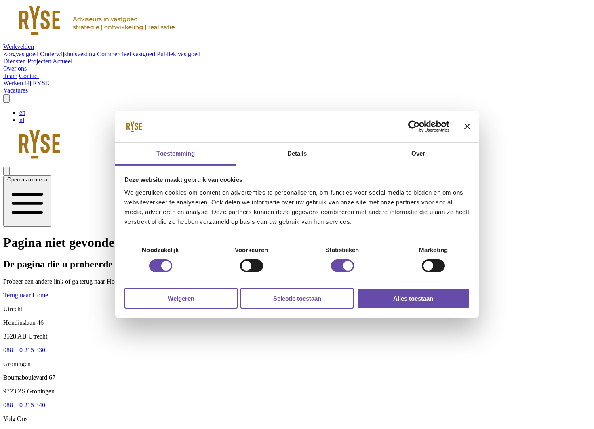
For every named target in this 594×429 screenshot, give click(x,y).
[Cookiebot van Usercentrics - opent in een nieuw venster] (414, 126)
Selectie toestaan (297, 298)
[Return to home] (297, 21)
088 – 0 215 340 (24, 405)
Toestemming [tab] (175, 153)
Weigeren (181, 298)
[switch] (251, 265)
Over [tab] (418, 153)
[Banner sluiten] (467, 126)
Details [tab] (297, 153)
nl (21, 119)
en (22, 112)
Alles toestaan (413, 298)
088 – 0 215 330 (24, 350)
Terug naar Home (25, 295)
